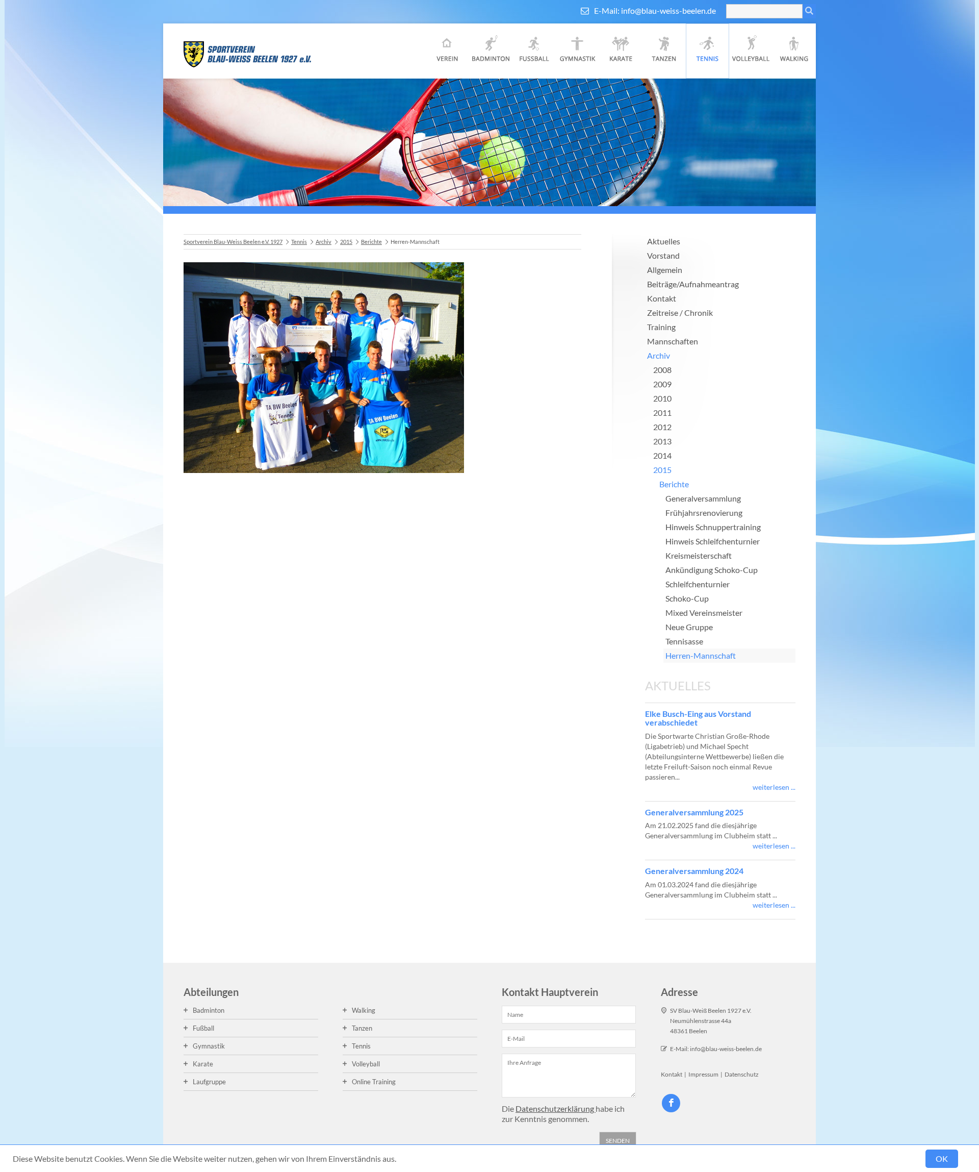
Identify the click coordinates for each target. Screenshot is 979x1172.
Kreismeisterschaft (698, 555)
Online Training (374, 1082)
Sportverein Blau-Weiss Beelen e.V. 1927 (233, 241)
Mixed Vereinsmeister (703, 612)
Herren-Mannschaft (700, 655)
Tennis (707, 51)
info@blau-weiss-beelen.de (668, 10)
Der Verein (447, 51)
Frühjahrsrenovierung (703, 512)
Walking (794, 51)
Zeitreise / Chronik (680, 312)
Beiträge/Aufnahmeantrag (693, 284)
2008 (662, 370)
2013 (662, 441)
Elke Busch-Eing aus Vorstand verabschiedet (698, 718)
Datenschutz (742, 1074)
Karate (620, 51)
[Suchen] (809, 11)
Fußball (534, 51)
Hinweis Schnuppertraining (713, 527)
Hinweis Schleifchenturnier (712, 541)
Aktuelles (663, 241)
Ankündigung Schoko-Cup (711, 570)
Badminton (490, 51)
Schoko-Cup (687, 598)
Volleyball (750, 51)
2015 (346, 241)
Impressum (703, 1074)
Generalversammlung (703, 498)
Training (661, 327)
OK (942, 1158)
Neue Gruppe (689, 627)
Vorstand (663, 255)
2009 (662, 384)
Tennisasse (684, 641)
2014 (662, 455)
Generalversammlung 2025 (694, 812)
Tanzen (664, 51)
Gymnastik (577, 51)
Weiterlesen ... (774, 787)
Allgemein (664, 270)
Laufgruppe (209, 1082)
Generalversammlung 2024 (694, 871)
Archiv (323, 241)
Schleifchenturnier (697, 584)
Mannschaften (672, 341)
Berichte (371, 241)
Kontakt (661, 298)
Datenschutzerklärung (556, 1108)
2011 (662, 412)
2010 (662, 398)
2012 (662, 427)
